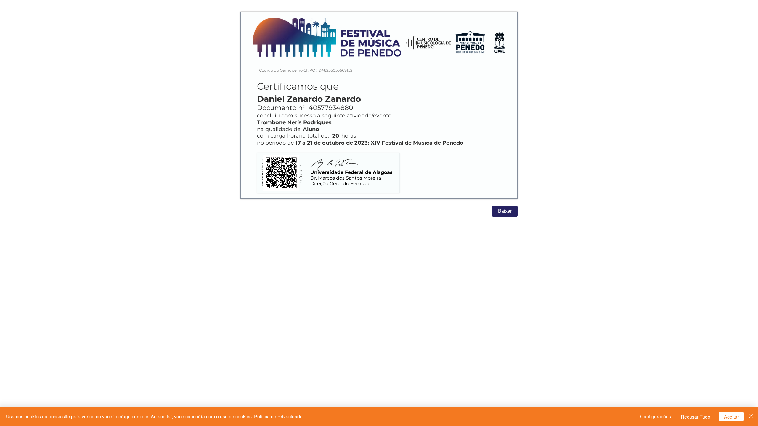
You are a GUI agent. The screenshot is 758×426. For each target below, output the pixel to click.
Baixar (505, 211)
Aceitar (731, 416)
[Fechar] (750, 416)
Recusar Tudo (695, 416)
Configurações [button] (655, 416)
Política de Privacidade (278, 416)
